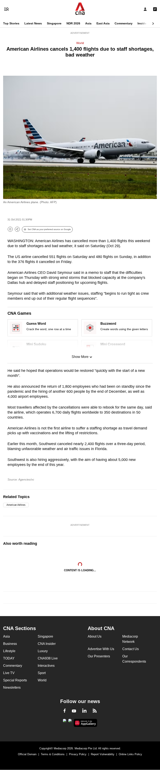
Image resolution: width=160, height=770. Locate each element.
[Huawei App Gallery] (85, 723)
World (80, 43)
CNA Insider (47, 643)
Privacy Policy (77, 754)
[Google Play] (64, 722)
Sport (42, 673)
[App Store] (70, 722)
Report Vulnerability (102, 754)
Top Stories (11, 23)
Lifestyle (9, 651)
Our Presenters (99, 656)
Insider (142, 23)
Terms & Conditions (53, 754)
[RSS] (95, 711)
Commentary (123, 23)
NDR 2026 (73, 23)
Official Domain (27, 754)
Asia (88, 23)
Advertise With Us (101, 649)
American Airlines (15, 504)
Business (10, 643)
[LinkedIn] (84, 711)
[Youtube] (74, 711)
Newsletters (12, 687)
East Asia (103, 23)
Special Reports (15, 680)
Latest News (33, 23)
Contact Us (130, 649)
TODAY (9, 658)
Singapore (54, 23)
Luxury (43, 651)
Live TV (9, 673)
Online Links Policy (130, 754)
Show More (80, 357)
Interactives (46, 665)
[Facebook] (65, 711)
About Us (94, 636)
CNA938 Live (48, 658)
